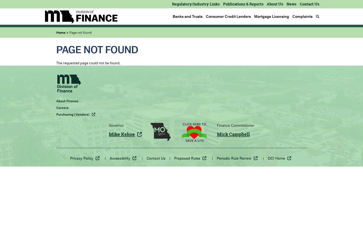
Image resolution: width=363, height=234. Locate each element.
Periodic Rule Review (234, 158)
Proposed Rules (187, 158)
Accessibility (120, 158)
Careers (62, 107)
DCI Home (276, 158)
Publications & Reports (243, 4)
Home (61, 32)
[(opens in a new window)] (160, 132)
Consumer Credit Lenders (228, 16)
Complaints (302, 16)
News (291, 4)
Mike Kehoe (122, 134)
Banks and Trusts (188, 16)
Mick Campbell (233, 134)
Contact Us (309, 4)
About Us (275, 4)
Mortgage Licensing (271, 16)
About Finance (67, 100)
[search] (317, 16)
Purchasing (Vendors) (72, 114)
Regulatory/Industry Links (196, 4)
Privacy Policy (81, 158)
